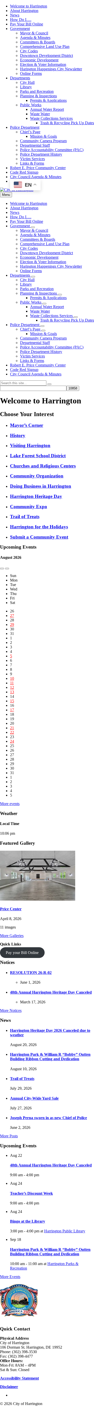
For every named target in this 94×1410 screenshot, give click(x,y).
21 (12, 728)
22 (12, 732)
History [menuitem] (17, 435)
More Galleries (12, 936)
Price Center (11, 909)
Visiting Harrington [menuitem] (30, 445)
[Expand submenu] (33, 227)
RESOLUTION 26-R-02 (31, 972)
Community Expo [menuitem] (28, 506)
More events (10, 804)
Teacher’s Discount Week (31, 1193)
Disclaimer (9, 1387)
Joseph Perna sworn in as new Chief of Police (48, 1118)
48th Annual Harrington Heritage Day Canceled (51, 992)
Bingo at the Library (27, 1221)
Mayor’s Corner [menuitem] (26, 425)
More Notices (11, 1010)
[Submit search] (49, 384)
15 (12, 701)
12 (12, 687)
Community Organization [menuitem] (36, 475)
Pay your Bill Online (22, 952)
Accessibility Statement (19, 1378)
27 (12, 615)
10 (12, 678)
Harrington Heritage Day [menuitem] (36, 496)
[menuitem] (28, 6)
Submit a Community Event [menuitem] (39, 537)
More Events (10, 1277)
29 (12, 624)
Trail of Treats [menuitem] (24, 516)
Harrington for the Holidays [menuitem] (39, 526)
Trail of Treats (22, 1078)
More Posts (9, 1136)
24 (12, 741)
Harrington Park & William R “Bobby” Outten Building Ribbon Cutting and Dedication (50, 1056)
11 (12, 683)
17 (12, 710)
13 (12, 692)
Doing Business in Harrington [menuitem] (40, 486)
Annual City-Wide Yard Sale (34, 1098)
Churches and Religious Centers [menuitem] (43, 466)
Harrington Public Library (64, 1231)
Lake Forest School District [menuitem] (38, 455)
